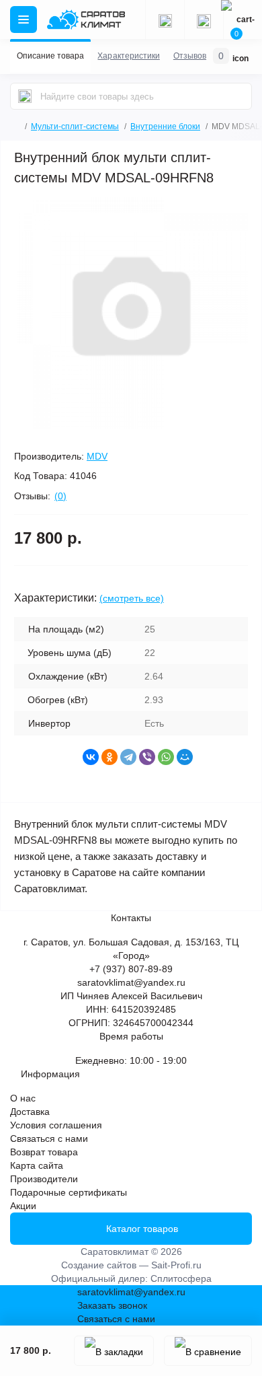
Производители (44, 1178)
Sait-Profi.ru (176, 1265)
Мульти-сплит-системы (75, 126)
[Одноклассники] (109, 757)
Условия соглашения (56, 1125)
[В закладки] (114, 1351)
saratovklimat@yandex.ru (131, 982)
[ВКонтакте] (91, 757)
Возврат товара (44, 1152)
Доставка (30, 1111)
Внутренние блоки (165, 126)
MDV (97, 456)
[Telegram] (128, 757)
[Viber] (147, 757)
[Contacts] (203, 19)
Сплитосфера (181, 1278)
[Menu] (23, 19)
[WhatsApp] (166, 757)
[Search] (25, 96)
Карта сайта (36, 1165)
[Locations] (164, 19)
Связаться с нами (49, 1138)
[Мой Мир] (185, 757)
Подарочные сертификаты (68, 1192)
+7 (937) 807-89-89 (131, 969)
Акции (23, 1205)
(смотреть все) (131, 598)
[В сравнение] (208, 1351)
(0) (60, 496)
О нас (23, 1098)
